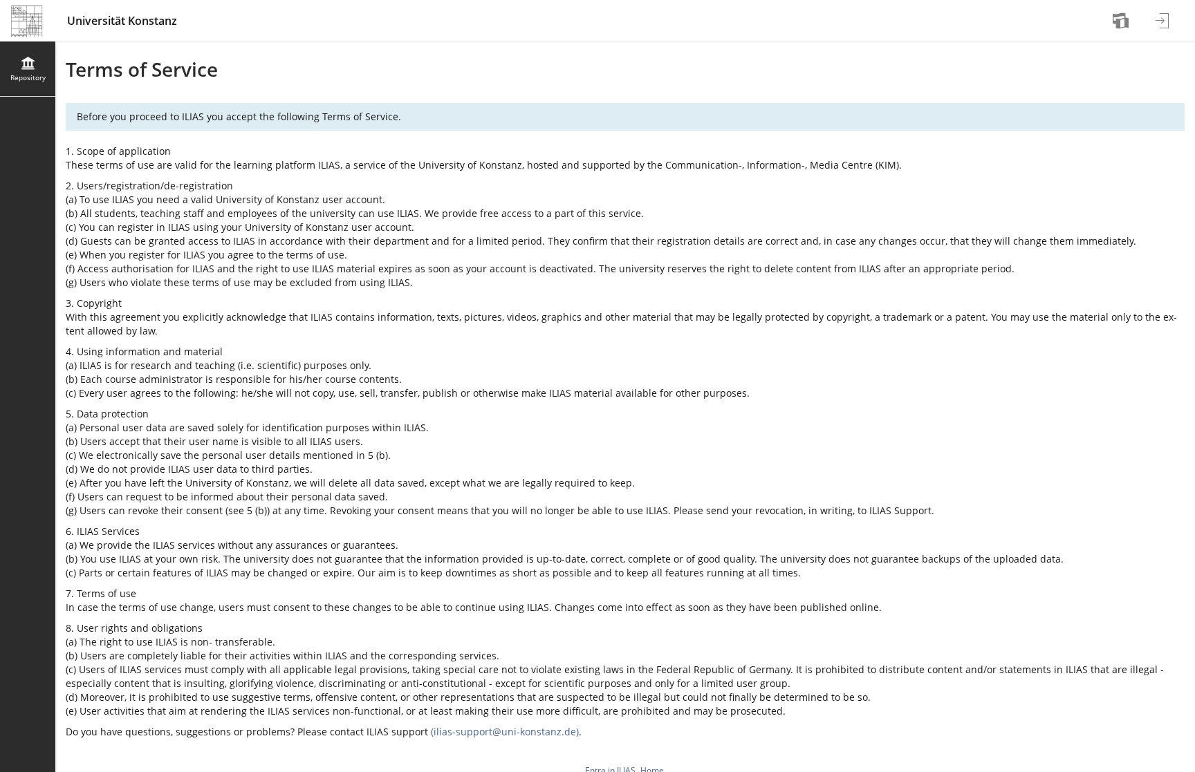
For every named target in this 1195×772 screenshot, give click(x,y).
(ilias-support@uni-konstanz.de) (505, 731)
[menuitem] (1122, 20)
